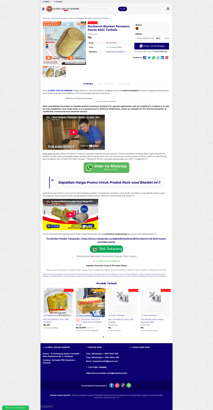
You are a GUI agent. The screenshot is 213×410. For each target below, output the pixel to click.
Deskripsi (88, 84)
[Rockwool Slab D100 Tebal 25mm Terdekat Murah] (90, 302)
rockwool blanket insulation (148, 274)
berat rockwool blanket (55, 274)
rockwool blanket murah (71, 276)
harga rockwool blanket (91, 274)
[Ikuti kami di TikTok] (123, 385)
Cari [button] (123, 9)
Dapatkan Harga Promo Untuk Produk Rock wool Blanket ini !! (109, 182)
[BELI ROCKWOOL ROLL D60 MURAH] (122, 302)
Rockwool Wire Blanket (139, 276)
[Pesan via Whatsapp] (45, 289)
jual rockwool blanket (108, 274)
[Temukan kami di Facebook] (111, 385)
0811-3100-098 (111, 354)
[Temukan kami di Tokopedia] (128, 385)
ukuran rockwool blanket (157, 276)
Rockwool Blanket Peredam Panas (93, 276)
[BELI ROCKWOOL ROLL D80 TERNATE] (58, 302)
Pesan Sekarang (52, 315)
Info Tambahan (106, 84)
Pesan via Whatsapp (153, 46)
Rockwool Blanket (131, 274)
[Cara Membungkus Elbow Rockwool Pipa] (155, 302)
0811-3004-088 (112, 357)
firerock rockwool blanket (73, 274)
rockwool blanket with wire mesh (118, 276)
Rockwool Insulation (115, 52)
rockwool (120, 274)
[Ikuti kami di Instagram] (117, 385)
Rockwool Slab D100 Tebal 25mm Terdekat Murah (89, 322)
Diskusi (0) (124, 84)
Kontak (59, 2)
